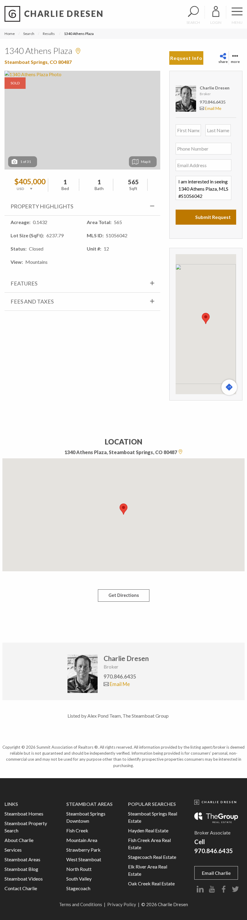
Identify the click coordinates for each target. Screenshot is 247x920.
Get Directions (123, 595)
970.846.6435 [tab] (120, 676)
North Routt (79, 869)
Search (28, 33)
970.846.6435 (213, 101)
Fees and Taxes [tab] (32, 301)
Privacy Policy (121, 904)
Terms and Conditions (80, 904)
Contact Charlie (21, 888)
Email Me (212, 108)
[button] (205, 318)
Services (13, 850)
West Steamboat (83, 859)
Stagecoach (78, 888)
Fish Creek (77, 830)
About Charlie (19, 840)
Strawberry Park (83, 850)
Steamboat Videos (24, 878)
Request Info (186, 58)
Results (49, 33)
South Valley (79, 878)
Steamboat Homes (24, 813)
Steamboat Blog (21, 869)
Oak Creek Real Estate (151, 883)
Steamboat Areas (22, 859)
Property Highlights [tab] (42, 206)
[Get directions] (229, 387)
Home (10, 33)
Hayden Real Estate (148, 830)
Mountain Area (81, 840)
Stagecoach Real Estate (152, 857)
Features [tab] (24, 283)
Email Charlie (216, 873)
